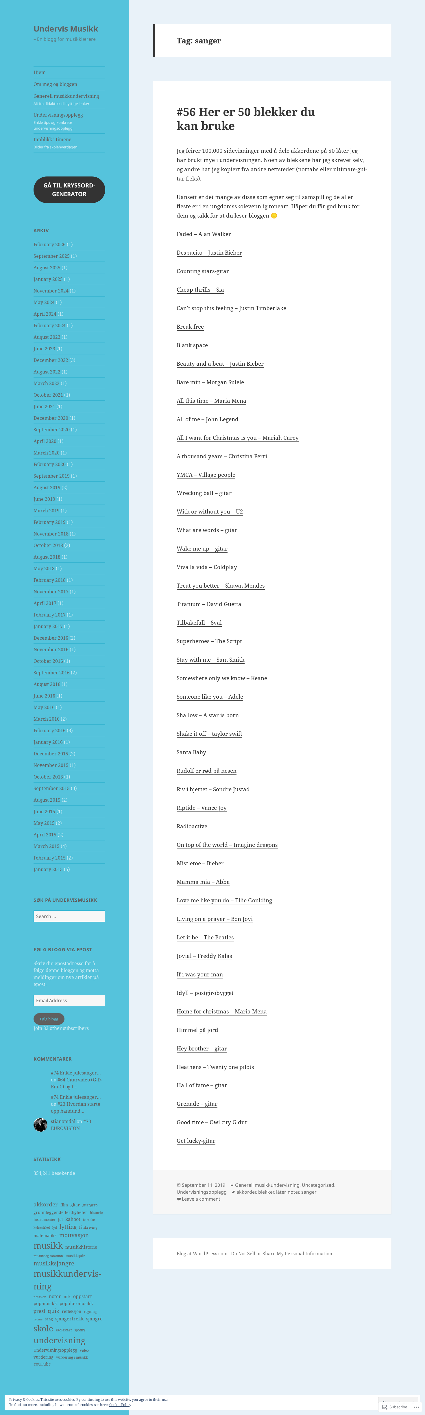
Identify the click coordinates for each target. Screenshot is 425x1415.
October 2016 (48, 661)
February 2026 (50, 244)
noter (55, 1296)
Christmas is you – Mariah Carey (256, 437)
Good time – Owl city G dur (212, 1122)
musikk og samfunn (48, 1256)
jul (60, 1219)
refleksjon (71, 1311)
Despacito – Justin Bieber (209, 252)
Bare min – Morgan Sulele (210, 382)
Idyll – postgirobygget (205, 993)
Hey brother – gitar (202, 1048)
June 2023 (44, 348)
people (226, 475)
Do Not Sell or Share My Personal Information (281, 1253)
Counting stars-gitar (203, 271)
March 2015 (47, 846)
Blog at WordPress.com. (203, 1253)
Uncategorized (318, 1185)
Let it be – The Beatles (205, 937)
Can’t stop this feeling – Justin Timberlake (231, 308)
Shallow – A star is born (208, 715)
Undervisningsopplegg (58, 121)
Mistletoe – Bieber (200, 863)
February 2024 (50, 325)
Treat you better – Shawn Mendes (221, 585)
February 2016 (50, 730)
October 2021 (48, 395)
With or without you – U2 (210, 511)
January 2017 (48, 626)
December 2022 (51, 360)
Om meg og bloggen (55, 84)
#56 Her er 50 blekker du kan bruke (246, 118)
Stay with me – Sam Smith (211, 659)
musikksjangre (54, 1263)
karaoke (89, 1220)
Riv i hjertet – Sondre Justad (213, 789)
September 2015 (52, 788)
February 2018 (50, 580)
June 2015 (44, 811)
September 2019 (52, 476)
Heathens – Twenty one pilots (215, 1067)
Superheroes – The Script (209, 641)
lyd (54, 1228)
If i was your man (200, 974)
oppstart (82, 1296)
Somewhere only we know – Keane (222, 678)
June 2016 (44, 696)
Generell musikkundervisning (66, 99)
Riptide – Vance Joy (202, 808)
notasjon (40, 1297)
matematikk (45, 1235)
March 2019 (47, 510)
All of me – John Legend (208, 419)
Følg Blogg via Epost (63, 949)
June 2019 (44, 499)
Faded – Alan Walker (204, 234)
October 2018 (48, 545)
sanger (309, 1192)
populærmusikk (76, 1303)
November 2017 (51, 591)
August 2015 (47, 800)
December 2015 (51, 753)
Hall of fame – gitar (202, 1085)
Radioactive (192, 826)
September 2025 (52, 256)
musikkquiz (75, 1255)
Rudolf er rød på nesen (206, 770)
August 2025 (47, 267)
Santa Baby (191, 752)
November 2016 (51, 649)
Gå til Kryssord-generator (69, 189)
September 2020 (52, 429)
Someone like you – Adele (210, 696)
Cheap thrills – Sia (200, 289)
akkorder (46, 1204)
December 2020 (51, 418)
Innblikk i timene (55, 143)
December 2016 (51, 638)
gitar (75, 1205)
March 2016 (47, 719)
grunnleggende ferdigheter (60, 1212)
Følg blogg (49, 1019)
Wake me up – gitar (202, 548)
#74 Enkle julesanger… (76, 1073)
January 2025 (48, 279)
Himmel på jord (197, 1030)
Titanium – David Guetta (209, 604)
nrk (67, 1296)
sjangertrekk (69, 1318)
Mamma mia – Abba (203, 882)
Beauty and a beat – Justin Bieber (220, 363)
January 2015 (48, 869)
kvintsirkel (42, 1228)
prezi (39, 1311)
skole (43, 1328)
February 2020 (50, 464)
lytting (68, 1226)
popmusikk (45, 1303)
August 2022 (47, 372)
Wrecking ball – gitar (204, 493)
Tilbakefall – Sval (199, 622)
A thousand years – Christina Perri (222, 456)
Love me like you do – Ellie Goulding (224, 900)
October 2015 (48, 777)
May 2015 (44, 823)
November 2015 (51, 765)
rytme (38, 1319)
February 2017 (50, 615)
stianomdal (63, 1121)
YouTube (42, 1364)
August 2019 (47, 487)
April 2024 (45, 314)
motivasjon (74, 1235)
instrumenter (45, 1219)
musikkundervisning (67, 1280)
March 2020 (47, 453)
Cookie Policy (120, 1404)
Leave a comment (201, 1199)
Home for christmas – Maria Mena (222, 1011)
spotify (79, 1330)
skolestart (64, 1330)
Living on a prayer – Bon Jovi (215, 919)
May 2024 (44, 302)
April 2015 (45, 834)
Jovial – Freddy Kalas (204, 956)
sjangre (94, 1318)
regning (90, 1311)
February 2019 (50, 522)
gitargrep (89, 1205)
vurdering (43, 1357)
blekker (266, 1192)
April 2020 (45, 441)
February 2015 (50, 858)
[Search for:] (69, 916)
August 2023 (47, 337)
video (84, 1350)
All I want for (195, 437)
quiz (53, 1311)
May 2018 (44, 568)
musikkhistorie (81, 1247)
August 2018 (47, 557)
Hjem (40, 72)
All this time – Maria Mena (211, 400)
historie (96, 1212)
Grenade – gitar (197, 1103)
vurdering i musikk (72, 1357)
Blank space (192, 345)
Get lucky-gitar (196, 1140)
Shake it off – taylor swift (209, 733)
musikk (48, 1245)
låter (280, 1192)
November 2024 (51, 291)
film (64, 1205)
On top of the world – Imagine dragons (227, 845)
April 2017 (45, 603)
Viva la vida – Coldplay (207, 567)
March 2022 (47, 383)
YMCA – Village (197, 475)
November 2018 (51, 534)
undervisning (59, 1340)
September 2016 (52, 672)
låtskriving (88, 1227)
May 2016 (44, 707)
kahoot (72, 1219)
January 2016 (48, 742)
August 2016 (47, 684)
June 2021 (44, 406)
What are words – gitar (207, 530)
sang (49, 1319)
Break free (190, 326)
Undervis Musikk (66, 28)
